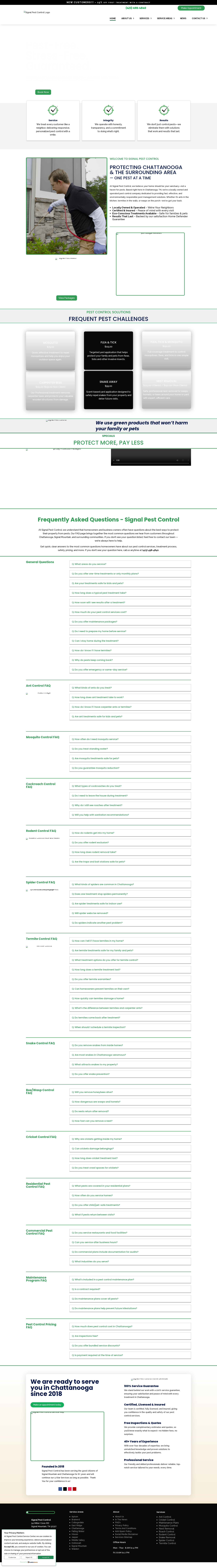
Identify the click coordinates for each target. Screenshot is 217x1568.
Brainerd (76, 1519)
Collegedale (78, 1522)
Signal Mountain (79, 1546)
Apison (75, 1516)
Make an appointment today (47, 1405)
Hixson (75, 1534)
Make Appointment (191, 8)
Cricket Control (167, 1519)
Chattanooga (78, 1528)
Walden (75, 1549)
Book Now (43, 92)
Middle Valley (78, 1540)
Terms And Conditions (125, 1528)
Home (113, 18)
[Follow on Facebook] (60, 1489)
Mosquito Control (168, 1525)
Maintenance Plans (169, 1522)
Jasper (75, 1537)
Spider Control (166, 1540)
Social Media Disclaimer (126, 1534)
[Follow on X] (65, 1489)
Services (144, 18)
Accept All (45, 1557)
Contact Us (198, 18)
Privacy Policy (122, 1525)
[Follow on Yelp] (74, 1489)
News (183, 18)
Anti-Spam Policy (123, 1531)
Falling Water (78, 1531)
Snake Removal (167, 1537)
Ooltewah (76, 1543)
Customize (12, 1557)
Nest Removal (166, 1528)
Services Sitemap (123, 1537)
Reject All (29, 1557)
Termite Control (167, 1543)
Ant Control (165, 1517)
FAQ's (118, 1522)
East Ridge (77, 1525)
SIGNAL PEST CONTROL (42, 34)
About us (126, 18)
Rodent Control (167, 1534)
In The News (121, 1519)
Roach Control (166, 1531)
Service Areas (164, 18)
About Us (119, 1516)
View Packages (67, 298)
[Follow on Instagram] (70, 1489)
